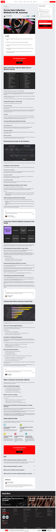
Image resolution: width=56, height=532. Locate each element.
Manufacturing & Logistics (27, 515)
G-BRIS (10, 296)
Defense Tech (25, 520)
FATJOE (10, 375)
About (28, 1)
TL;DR (39, 8)
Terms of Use (36, 515)
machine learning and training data (29, 98)
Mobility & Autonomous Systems (27, 510)
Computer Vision (15, 511)
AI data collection (24, 250)
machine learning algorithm (16, 93)
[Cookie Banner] (28, 530)
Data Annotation (15, 510)
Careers (31, 1)
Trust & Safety (25, 521)
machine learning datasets (10, 277)
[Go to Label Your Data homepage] (3, 2)
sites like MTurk (6, 282)
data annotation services (8, 414)
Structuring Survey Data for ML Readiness (44, 11)
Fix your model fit (33, 504)
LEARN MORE (19, 62)
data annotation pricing (21, 415)
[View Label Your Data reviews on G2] (5, 524)
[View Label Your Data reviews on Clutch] (5, 520)
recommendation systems (11, 117)
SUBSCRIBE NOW (45, 25)
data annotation (27, 265)
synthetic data (27, 364)
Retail (24, 511)
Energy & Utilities (26, 516)
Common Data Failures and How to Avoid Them (45, 19)
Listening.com (13, 216)
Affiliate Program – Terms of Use (39, 516)
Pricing (25, 1)
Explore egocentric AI (6, 504)
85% (6, 92)
